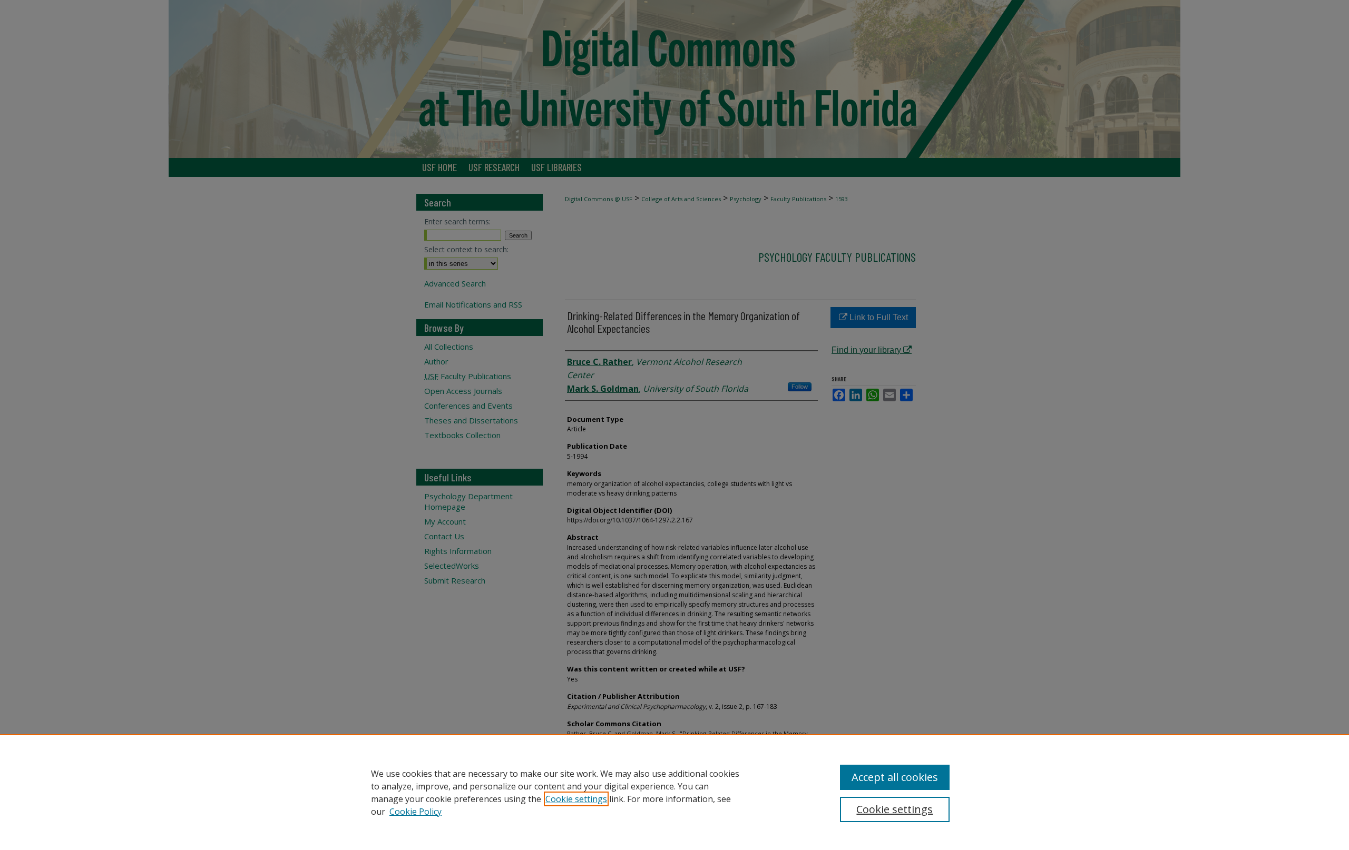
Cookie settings (576, 799)
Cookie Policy (415, 811)
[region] (674, 792)
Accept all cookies (895, 777)
